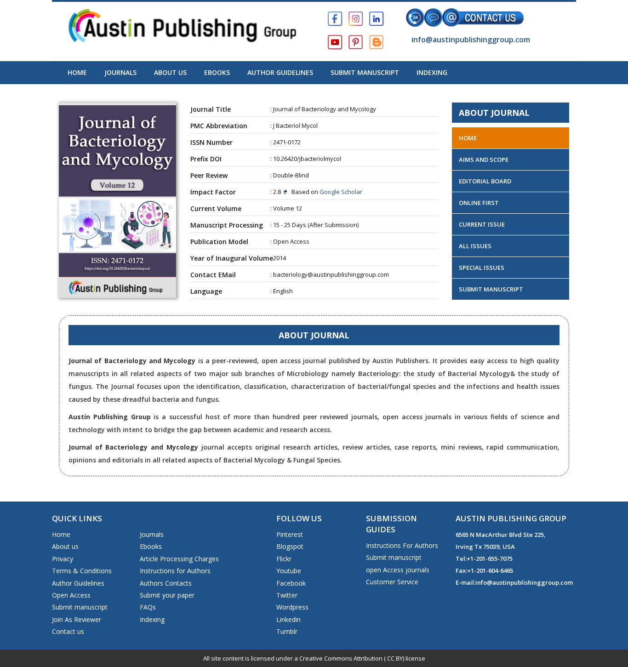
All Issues (475, 246)
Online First (479, 203)
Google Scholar (340, 192)
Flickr (283, 558)
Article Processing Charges (179, 558)
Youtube (288, 570)
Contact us (68, 631)
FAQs (148, 607)
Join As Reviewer (76, 619)
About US (170, 72)
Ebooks (217, 72)
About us (65, 546)
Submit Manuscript (365, 72)
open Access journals (397, 569)
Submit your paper (167, 595)
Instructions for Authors (175, 570)
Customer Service (392, 581)
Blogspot (289, 546)
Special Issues (481, 267)
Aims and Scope (483, 159)
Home (77, 72)
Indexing (432, 72)
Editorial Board (485, 181)
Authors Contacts (166, 583)
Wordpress (292, 607)
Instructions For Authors (402, 545)
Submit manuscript (80, 607)
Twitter (286, 595)
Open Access (71, 595)
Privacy (62, 558)
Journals (120, 72)
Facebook (291, 583)
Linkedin (288, 619)
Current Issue (482, 224)
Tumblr (286, 631)
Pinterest (289, 534)
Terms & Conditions (82, 570)
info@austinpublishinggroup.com (470, 39)
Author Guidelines (280, 72)
